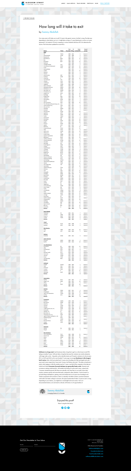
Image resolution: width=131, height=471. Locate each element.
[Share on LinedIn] (65, 408)
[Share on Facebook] (68, 408)
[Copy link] (62, 408)
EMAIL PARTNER (104, 3)
